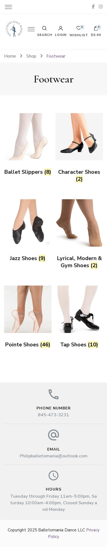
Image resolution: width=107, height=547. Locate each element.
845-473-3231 (53, 415)
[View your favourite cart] (79, 29)
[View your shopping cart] (96, 29)
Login (61, 34)
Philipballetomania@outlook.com (54, 456)
